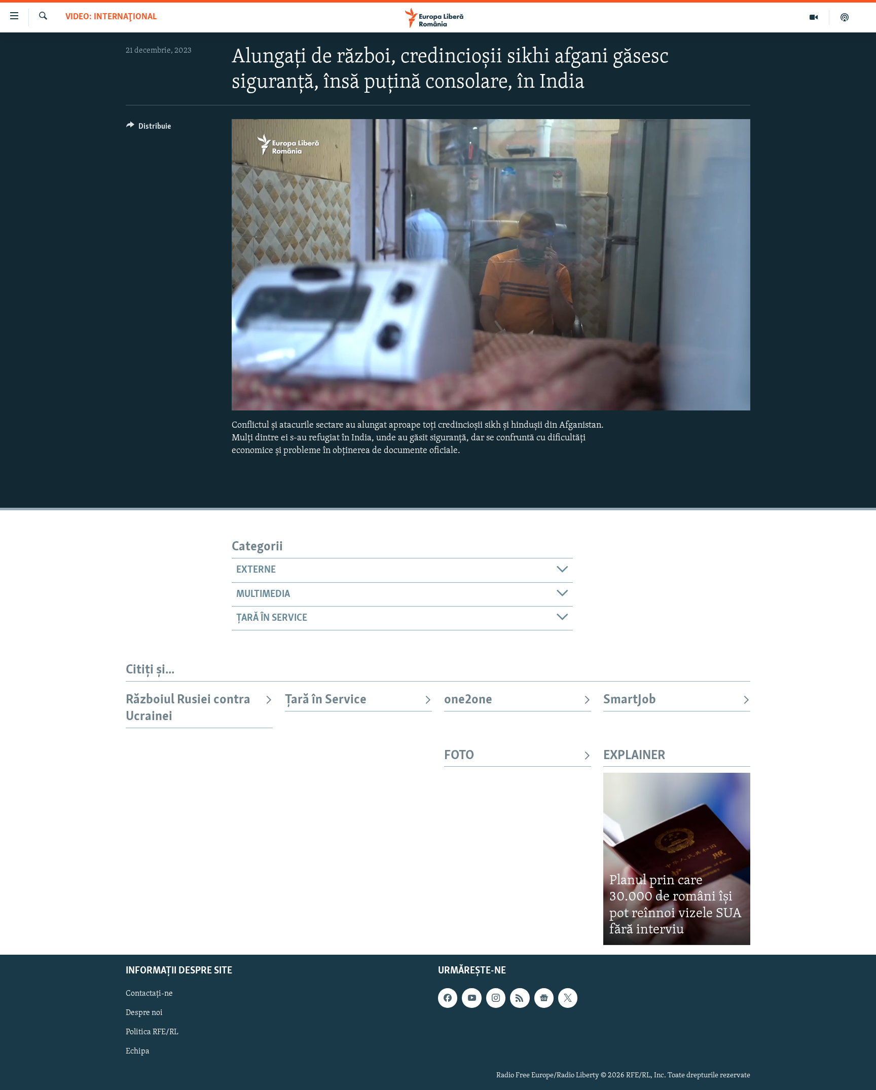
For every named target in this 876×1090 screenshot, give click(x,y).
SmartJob (629, 700)
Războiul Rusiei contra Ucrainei (188, 708)
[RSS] (519, 997)
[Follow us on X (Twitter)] (567, 997)
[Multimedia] (813, 17)
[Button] (148, 128)
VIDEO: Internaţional (111, 17)
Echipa (138, 1051)
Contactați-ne (149, 994)
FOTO (459, 756)
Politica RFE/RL (152, 1032)
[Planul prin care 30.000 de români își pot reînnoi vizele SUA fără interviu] (676, 859)
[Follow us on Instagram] (495, 997)
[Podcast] (844, 17)
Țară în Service (326, 700)
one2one (468, 700)
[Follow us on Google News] (544, 997)
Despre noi (144, 1013)
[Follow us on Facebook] (447, 997)
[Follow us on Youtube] (471, 997)
